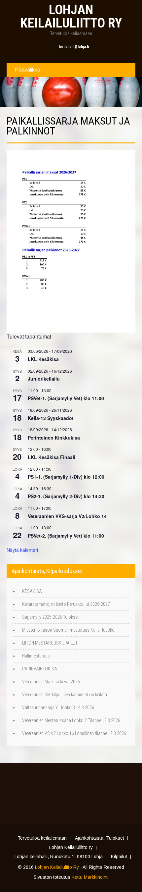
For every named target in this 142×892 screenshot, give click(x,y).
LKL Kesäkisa (43, 359)
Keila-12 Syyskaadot (51, 418)
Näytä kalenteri (22, 550)
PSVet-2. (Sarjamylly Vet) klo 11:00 (66, 535)
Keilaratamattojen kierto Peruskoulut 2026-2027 (66, 604)
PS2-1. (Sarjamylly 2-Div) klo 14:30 (66, 496)
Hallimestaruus (36, 655)
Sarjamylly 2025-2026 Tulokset (50, 617)
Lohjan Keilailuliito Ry (57, 867)
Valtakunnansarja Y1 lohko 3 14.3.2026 (58, 707)
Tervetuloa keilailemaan (42, 838)
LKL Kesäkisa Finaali (51, 457)
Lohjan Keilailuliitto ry (71, 848)
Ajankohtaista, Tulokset (99, 838)
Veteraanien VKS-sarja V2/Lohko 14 (67, 516)
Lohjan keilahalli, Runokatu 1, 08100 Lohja (59, 857)
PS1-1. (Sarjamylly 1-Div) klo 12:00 (66, 476)
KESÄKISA (32, 591)
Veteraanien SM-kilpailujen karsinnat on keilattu (65, 694)
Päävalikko (27, 70)
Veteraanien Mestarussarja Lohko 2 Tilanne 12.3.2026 (71, 720)
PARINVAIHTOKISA (39, 668)
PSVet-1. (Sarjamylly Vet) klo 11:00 (66, 398)
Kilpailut (119, 857)
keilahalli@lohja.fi (74, 46)
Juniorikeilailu (44, 378)
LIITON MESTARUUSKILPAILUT (50, 643)
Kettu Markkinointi (90, 877)
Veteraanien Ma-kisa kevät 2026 (51, 681)
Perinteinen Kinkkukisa (54, 437)
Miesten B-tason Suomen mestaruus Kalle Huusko (68, 630)
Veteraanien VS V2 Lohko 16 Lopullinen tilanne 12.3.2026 (74, 733)
